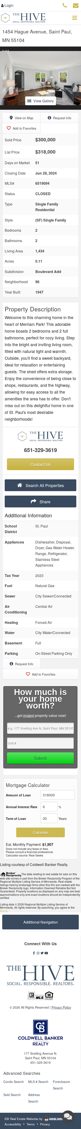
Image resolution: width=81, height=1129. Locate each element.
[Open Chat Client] (68, 1116)
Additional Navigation (40, 922)
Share (44, 501)
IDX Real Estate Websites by (23, 1119)
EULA (3, 911)
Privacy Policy (61, 1007)
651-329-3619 (40, 450)
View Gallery (43, 100)
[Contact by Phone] (65, 4)
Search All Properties (44, 485)
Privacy (45, 1124)
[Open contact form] (76, 4)
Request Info (61, 118)
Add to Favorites (24, 128)
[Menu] (74, 17)
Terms (31, 1124)
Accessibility (12, 1124)
